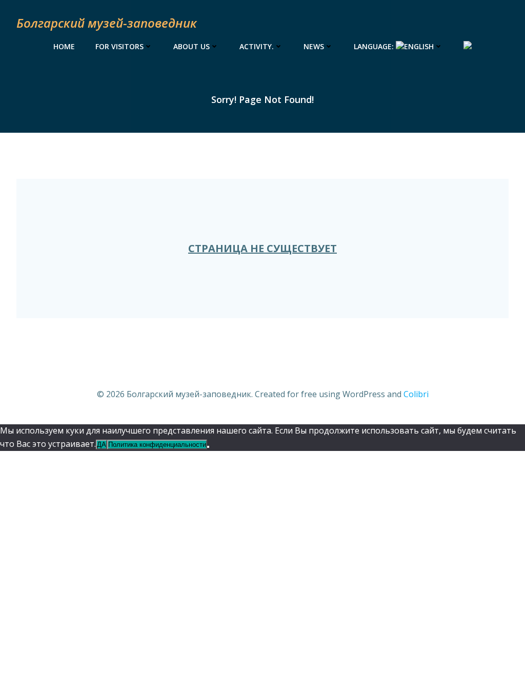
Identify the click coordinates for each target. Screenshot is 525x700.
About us (191, 46)
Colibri (416, 394)
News (314, 46)
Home (64, 46)
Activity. (256, 46)
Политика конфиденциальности (157, 444)
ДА (101, 444)
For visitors (119, 46)
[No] (208, 447)
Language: (375, 46)
